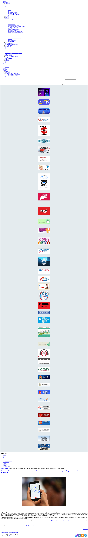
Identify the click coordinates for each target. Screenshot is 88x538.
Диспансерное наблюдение (13, 25)
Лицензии (10, 8)
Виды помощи (8, 46)
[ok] (82, 536)
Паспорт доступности (12, 12)
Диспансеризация (11, 24)
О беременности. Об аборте (13, 27)
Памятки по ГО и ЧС (9, 58)
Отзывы (7, 67)
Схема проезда (11, 20)
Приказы (9, 11)
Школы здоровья (8, 71)
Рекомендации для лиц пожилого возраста (16, 26)
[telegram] (85, 536)
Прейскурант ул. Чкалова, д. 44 (14, 75)
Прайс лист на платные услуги (11, 73)
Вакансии (7, 17)
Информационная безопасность (11, 44)
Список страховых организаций (14, 38)
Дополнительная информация (14, 14)
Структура (7, 3)
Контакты (7, 18)
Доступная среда (8, 55)
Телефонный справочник (13, 19)
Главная (2, 468)
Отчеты (9, 10)
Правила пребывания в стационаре (15, 31)
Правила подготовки (12, 40)
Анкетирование (8, 48)
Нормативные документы (10, 47)
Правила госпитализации (13, 30)
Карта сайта (15, 532)
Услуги (6, 42)
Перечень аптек (8, 54)
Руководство (10, 4)
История (7, 16)
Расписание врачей (9, 43)
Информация (8, 22)
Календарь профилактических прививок (13, 53)
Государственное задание (13, 13)
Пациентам (7, 61)
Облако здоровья (8, 57)
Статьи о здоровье (9, 45)
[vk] (76, 536)
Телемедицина (8, 50)
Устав (9, 7)
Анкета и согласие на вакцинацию (12, 56)
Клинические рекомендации (13, 29)
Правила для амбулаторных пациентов (15, 32)
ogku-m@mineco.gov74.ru (65, 520)
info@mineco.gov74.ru (55, 520)
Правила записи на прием (13, 33)
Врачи (9, 5)
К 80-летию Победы (9, 64)
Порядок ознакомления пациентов (15, 34)
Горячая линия (11, 41)
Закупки (9, 15)
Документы (7, 6)
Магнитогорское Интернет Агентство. (16, 535)
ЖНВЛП (9, 36)
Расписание (7, 62)
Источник (85, 529)
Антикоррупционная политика (11, 49)
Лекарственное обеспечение (11, 52)
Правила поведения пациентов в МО (15, 35)
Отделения (10, 39)
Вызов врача (10, 28)
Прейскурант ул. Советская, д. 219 (15, 74)
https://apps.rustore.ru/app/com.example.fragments (31, 523)
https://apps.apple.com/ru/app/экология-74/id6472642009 (34, 525)
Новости (6, 468)
